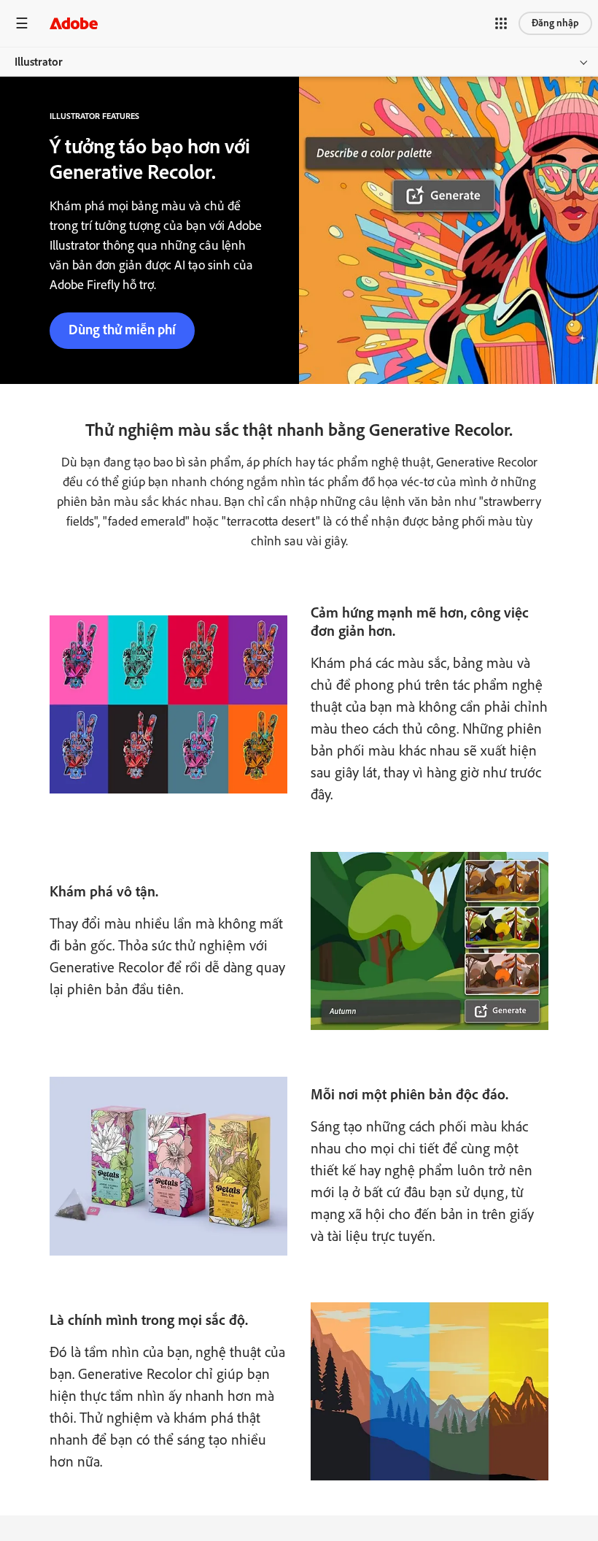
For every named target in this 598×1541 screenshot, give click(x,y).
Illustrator (39, 62)
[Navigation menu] (22, 23)
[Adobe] (74, 23)
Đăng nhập (555, 23)
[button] (501, 23)
